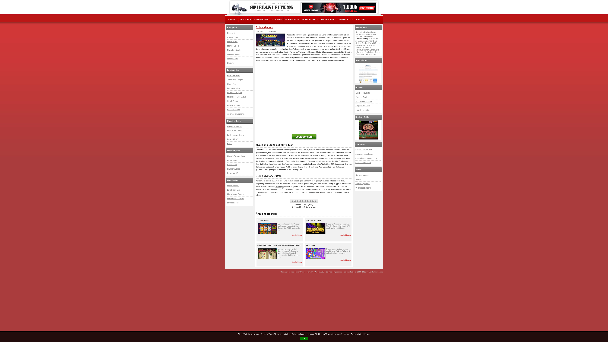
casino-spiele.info (363, 163)
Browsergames (361, 175)
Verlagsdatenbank (363, 188)
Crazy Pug (231, 84)
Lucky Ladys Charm (235, 135)
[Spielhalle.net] (368, 73)
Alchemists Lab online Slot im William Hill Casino (279, 245)
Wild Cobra (232, 165)
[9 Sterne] (313, 201)
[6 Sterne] (305, 201)
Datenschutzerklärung (360, 334)
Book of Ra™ (233, 139)
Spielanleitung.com (363, 39)
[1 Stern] (292, 201)
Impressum (337, 272)
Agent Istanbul (233, 160)
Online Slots (345, 19)
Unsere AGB (319, 272)
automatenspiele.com (364, 154)
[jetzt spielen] (304, 136)
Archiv (358, 179)
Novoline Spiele (310, 19)
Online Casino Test (363, 150)
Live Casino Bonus (235, 194)
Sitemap (329, 272)
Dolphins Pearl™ (234, 126)
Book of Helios (233, 75)
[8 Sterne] (310, 201)
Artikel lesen (297, 235)
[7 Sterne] (308, 201)
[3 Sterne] (297, 201)
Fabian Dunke (300, 272)
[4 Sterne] (300, 201)
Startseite (231, 19)
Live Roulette (233, 203)
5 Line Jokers (263, 220)
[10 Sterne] (315, 201)
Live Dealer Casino (235, 198)
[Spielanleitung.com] (272, 7)
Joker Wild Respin (235, 80)
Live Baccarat (233, 186)
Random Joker (233, 169)
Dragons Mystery (313, 220)
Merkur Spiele (292, 19)
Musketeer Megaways (236, 97)
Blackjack (245, 19)
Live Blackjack (233, 190)
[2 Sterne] (295, 201)
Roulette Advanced (363, 101)
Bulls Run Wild (233, 110)
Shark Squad (232, 101)
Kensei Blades (233, 105)
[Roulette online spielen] (368, 130)
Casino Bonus (261, 19)
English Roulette (362, 106)
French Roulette (362, 110)
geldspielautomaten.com (366, 158)
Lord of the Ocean (235, 131)
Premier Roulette (362, 97)
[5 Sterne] (302, 201)
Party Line (310, 245)
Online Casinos (328, 19)
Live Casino (276, 19)
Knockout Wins (233, 173)
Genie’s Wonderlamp (236, 156)
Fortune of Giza (233, 88)
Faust (229, 143)
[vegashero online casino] (339, 8)
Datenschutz (349, 272)
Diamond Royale (234, 93)
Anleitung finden (362, 184)
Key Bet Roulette (362, 93)
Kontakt (310, 272)
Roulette (360, 19)
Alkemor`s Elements (235, 114)
